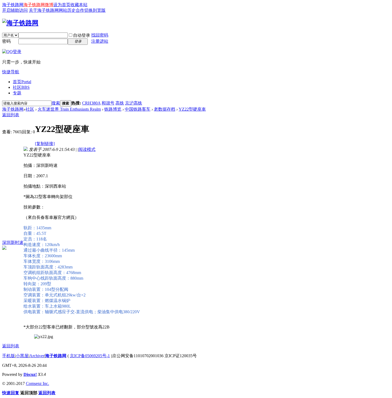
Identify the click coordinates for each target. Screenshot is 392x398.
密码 (6, 41)
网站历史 (67, 10)
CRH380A (91, 103)
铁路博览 (112, 109)
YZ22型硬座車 (192, 109)
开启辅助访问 (15, 10)
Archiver (36, 355)
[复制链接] (45, 143)
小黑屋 (22, 355)
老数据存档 (164, 109)
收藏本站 (78, 4)
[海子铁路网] (20, 22)
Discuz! (30, 374)
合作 (80, 10)
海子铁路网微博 (38, 4)
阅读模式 (86, 149)
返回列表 (10, 114)
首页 (22, 81)
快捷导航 (10, 72)
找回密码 (99, 35)
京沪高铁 (133, 103)
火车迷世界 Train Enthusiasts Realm (69, 109)
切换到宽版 (95, 10)
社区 (21, 87)
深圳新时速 (12, 242)
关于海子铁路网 (44, 10)
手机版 (8, 355)
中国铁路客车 (137, 109)
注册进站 (99, 41)
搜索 (55, 103)
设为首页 (61, 4)
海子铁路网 (12, 4)
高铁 (119, 103)
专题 (17, 93)
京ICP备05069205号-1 (90, 355)
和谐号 (108, 103)
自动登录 (81, 35)
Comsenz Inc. (37, 383)
